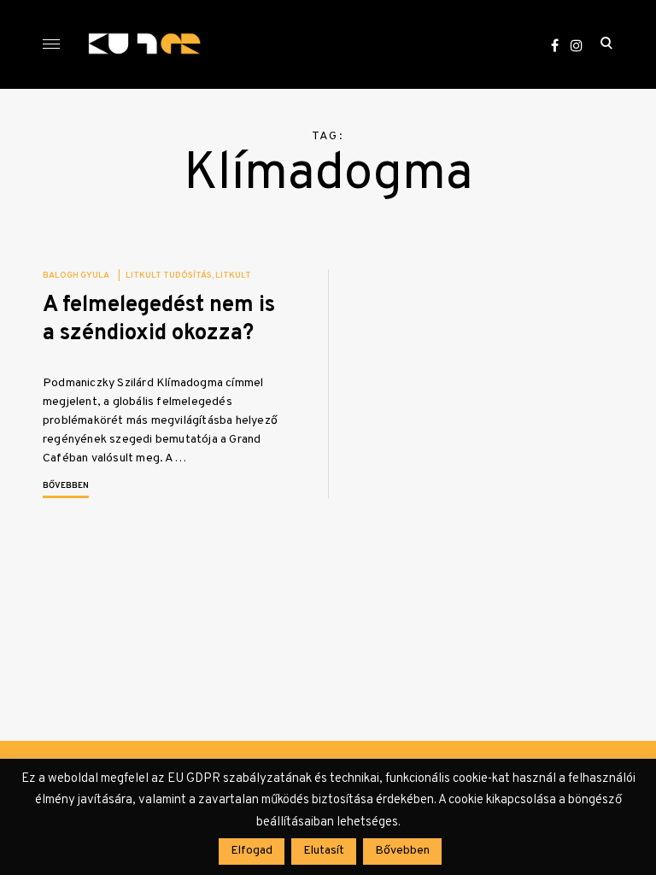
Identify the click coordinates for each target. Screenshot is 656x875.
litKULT (233, 275)
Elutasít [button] (323, 850)
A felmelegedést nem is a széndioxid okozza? (159, 319)
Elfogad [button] (251, 850)
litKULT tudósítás (169, 275)
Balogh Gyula (76, 275)
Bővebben (66, 485)
